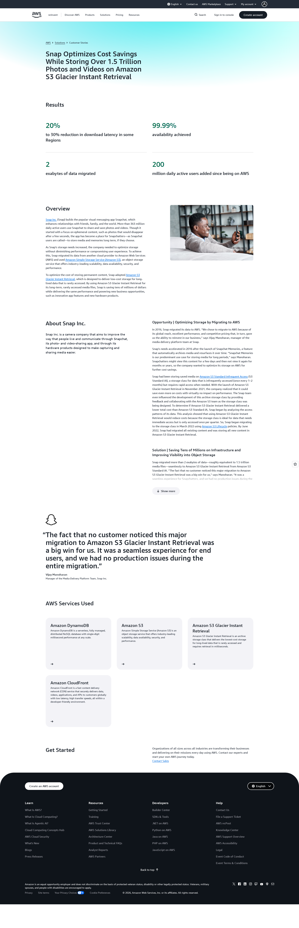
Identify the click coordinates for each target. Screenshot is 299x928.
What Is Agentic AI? (36, 823)
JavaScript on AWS (163, 850)
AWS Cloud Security (37, 836)
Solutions (60, 42)
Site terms (43, 892)
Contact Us (222, 810)
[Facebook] (239, 884)
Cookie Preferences (100, 892)
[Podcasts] (267, 884)
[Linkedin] (245, 884)
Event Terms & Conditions (232, 863)
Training (93, 816)
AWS (48, 42)
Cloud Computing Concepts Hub (44, 830)
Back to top (147, 869)
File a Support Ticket (228, 816)
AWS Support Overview (230, 836)
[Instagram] (250, 884)
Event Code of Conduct (230, 856)
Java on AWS (160, 836)
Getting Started (98, 810)
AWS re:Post (223, 823)
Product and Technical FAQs (105, 843)
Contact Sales (160, 761)
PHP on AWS (160, 843)
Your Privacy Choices (66, 892)
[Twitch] (256, 884)
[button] (72, 15)
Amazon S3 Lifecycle (214, 426)
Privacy (29, 892)
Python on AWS (161, 830)
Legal (219, 850)
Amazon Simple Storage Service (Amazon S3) (93, 259)
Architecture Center (100, 836)
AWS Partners (97, 856)
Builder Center (161, 810)
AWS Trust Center (99, 823)
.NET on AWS (160, 823)
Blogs (28, 850)
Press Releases (34, 856)
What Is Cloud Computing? (41, 816)
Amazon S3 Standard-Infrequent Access (224, 376)
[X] (234, 884)
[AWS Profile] (264, 4)
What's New (32, 843)
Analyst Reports (98, 850)
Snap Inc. (51, 219)
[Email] (272, 884)
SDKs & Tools (160, 816)
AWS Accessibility (226, 843)
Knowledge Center (227, 830)
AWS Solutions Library (102, 830)
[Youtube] (261, 884)
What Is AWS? (33, 810)
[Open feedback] (295, 464)
